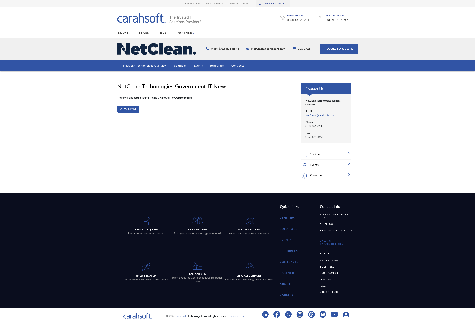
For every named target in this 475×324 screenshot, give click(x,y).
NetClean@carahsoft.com (320, 115)
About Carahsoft (215, 3)
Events (198, 65)
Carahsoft (181, 316)
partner (287, 273)
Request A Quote (336, 20)
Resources (217, 65)
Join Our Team (193, 3)
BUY (163, 33)
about (285, 283)
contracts (289, 262)
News (246, 3)
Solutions (180, 65)
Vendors (287, 218)
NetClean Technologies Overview (145, 65)
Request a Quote (339, 49)
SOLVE (123, 33)
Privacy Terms (237, 316)
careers (287, 294)
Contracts (237, 65)
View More (128, 109)
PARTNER (184, 33)
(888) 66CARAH (298, 20)
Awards (234, 3)
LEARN (144, 33)
